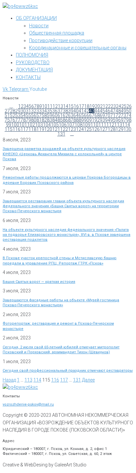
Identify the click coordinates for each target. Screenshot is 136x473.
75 (7, 120)
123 (72, 129)
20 (97, 106)
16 (76, 106)
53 (17, 115)
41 (81, 111)
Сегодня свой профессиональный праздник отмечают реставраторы (68, 370)
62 (65, 115)
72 (118, 115)
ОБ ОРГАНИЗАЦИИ (36, 18)
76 (12, 120)
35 (49, 111)
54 (23, 115)
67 (91, 115)
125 (88, 129)
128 (112, 129)
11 (49, 106)
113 (118, 124)
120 (48, 129)
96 (118, 120)
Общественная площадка (56, 33)
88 (76, 120)
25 (123, 106)
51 (7, 115)
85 (60, 120)
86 (65, 120)
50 (128, 111)
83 (49, 120)
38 (65, 111)
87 (70, 120)
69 (102, 115)
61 (60, 115)
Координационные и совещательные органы (77, 47)
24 (118, 106)
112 (110, 124)
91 (91, 120)
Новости (39, 25)
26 (129, 106)
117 (24, 129)
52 (12, 115)
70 (107, 115)
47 (113, 111)
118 (32, 129)
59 (49, 115)
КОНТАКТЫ (28, 77)
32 (33, 111)
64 (76, 115)
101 (23, 124)
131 (61, 134)
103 (39, 124)
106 (63, 124)
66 (86, 115)
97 (123, 120)
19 (92, 106)
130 (127, 129)
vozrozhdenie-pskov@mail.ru (28, 404)
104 (47, 124)
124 (80, 129)
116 (16, 129)
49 (123, 111)
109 (86, 124)
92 (97, 120)
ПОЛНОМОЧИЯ (32, 55)
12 (55, 106)
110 (94, 124)
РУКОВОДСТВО (33, 62)
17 (81, 106)
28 (12, 111)
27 (7, 111)
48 (118, 111)
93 (102, 120)
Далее (88, 380)
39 (70, 111)
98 (128, 120)
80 (33, 120)
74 (128, 115)
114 (126, 124)
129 (119, 129)
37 (60, 111)
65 (81, 115)
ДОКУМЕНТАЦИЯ (34, 69)
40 (76, 111)
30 (23, 111)
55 (28, 115)
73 (123, 115)
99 (8, 124)
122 (64, 129)
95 (113, 120)
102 (31, 124)
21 (102, 106)
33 (39, 111)
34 (44, 111)
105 (55, 124)
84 (54, 120)
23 (113, 106)
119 (40, 129)
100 (15, 124)
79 (28, 120)
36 (54, 111)
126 (96, 129)
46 (107, 111)
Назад (9, 380)
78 (23, 120)
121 (56, 129)
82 (44, 120)
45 (102, 111)
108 (79, 124)
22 (108, 106)
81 (39, 120)
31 (28, 111)
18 (86, 106)
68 (97, 115)
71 (113, 115)
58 (44, 115)
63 (70, 115)
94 (107, 120)
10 (44, 106)
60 (54, 115)
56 (33, 115)
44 (97, 111)
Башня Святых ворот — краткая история (39, 282)
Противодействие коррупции (60, 40)
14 (65, 106)
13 (60, 106)
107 (71, 124)
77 (17, 120)
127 (104, 129)
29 (17, 111)
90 (86, 120)
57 (39, 115)
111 (102, 124)
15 (71, 106)
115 (9, 129)
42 (86, 111)
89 (81, 120)
